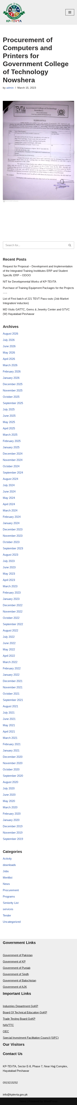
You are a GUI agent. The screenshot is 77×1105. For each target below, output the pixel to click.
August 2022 (10, 630)
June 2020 (9, 794)
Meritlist (7, 877)
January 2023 (11, 598)
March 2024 (10, 510)
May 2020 (9, 801)
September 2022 (13, 624)
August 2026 (10, 333)
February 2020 (12, 813)
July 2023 (9, 561)
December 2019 (12, 826)
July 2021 (9, 712)
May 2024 (9, 497)
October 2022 (11, 617)
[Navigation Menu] (69, 12)
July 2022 (9, 636)
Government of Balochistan (19, 980)
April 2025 (9, 428)
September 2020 (13, 775)
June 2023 (9, 567)
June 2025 (9, 415)
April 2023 (9, 579)
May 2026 (9, 352)
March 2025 (10, 434)
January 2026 (11, 377)
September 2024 (13, 472)
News (6, 883)
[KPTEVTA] (14, 12)
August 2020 (10, 782)
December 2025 (12, 384)
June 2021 (9, 718)
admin (10, 87)
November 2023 (12, 535)
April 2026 (9, 358)
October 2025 (11, 396)
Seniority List (11, 902)
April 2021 (9, 731)
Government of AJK (15, 986)
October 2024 (11, 466)
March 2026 (10, 365)
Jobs (6, 871)
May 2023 (9, 573)
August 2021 (10, 706)
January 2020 (11, 820)
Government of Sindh (16, 974)
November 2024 (12, 459)
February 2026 (12, 371)
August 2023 (10, 554)
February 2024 (12, 516)
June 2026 (9, 346)
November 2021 (12, 687)
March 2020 (10, 807)
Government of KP (14, 961)
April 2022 (9, 655)
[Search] (70, 245)
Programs (9, 896)
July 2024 (9, 485)
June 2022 (9, 643)
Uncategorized (12, 921)
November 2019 (12, 832)
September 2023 (13, 548)
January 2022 (11, 674)
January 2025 (11, 447)
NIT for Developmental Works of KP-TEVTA (29, 281)
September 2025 (13, 403)
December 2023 (12, 529)
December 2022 (12, 605)
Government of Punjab (16, 967)
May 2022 (9, 649)
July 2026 (9, 339)
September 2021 (13, 699)
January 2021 (11, 750)
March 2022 (10, 662)
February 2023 (12, 592)
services (8, 909)
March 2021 (10, 737)
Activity (7, 858)
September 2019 (13, 838)
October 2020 (11, 769)
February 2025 (12, 441)
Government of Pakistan (18, 955)
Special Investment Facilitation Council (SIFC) (31, 1037)
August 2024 (10, 478)
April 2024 (9, 504)
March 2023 (10, 586)
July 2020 (9, 788)
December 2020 (12, 756)
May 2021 (9, 725)
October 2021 (11, 693)
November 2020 (12, 763)
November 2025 (12, 390)
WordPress (51, 1101)
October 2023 (11, 542)
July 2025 (9, 409)
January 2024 (11, 523)
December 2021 (12, 681)
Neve (23, 1101)
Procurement (11, 890)
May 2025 (9, 422)
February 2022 (12, 668)
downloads (9, 864)
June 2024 (9, 491)
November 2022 (12, 611)
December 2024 (12, 453)
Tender (7, 915)
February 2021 (12, 744)
